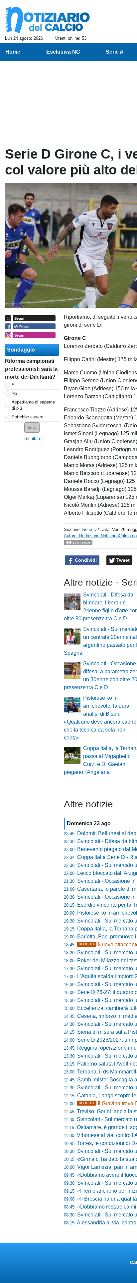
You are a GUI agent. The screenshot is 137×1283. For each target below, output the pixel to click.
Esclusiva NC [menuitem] (63, 52)
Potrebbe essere (27, 416)
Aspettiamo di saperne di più (33, 405)
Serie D (89, 529)
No (14, 393)
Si (14, 384)
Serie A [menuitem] (115, 52)
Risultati (32, 438)
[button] (32, 427)
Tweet (122, 560)
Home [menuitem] (12, 52)
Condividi (85, 560)
